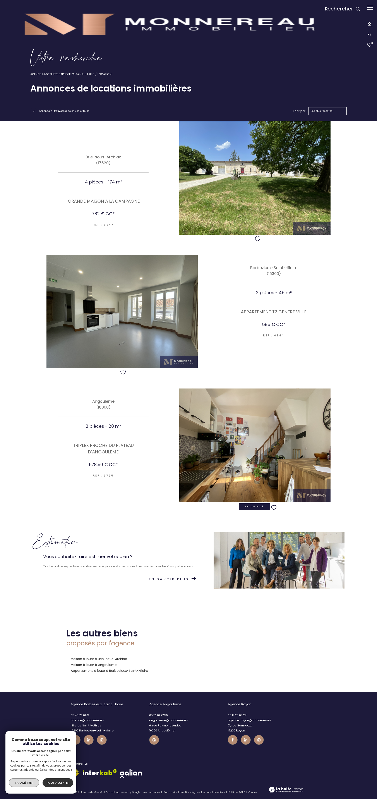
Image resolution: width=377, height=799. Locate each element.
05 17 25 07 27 (237, 715)
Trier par (299, 111)
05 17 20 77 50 (158, 715)
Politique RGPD (236, 792)
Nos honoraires (151, 792)
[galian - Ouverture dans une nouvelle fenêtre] (131, 773)
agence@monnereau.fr (88, 720)
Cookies (252, 792)
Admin (207, 792)
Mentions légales (190, 792)
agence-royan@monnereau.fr (249, 720)
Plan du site (170, 792)
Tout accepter (57, 783)
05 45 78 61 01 (80, 715)
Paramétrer (24, 783)
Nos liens (220, 792)
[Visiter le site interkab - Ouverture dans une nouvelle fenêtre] (100, 772)
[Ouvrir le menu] (370, 7)
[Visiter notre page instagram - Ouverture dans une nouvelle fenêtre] (102, 740)
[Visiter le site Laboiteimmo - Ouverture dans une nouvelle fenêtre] (286, 791)
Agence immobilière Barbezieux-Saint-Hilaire (62, 74)
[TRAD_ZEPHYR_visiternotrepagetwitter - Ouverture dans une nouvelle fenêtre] (89, 740)
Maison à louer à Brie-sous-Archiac (99, 659)
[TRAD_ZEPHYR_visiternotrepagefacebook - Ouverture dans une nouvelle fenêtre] (233, 740)
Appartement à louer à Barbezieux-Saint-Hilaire (109, 670)
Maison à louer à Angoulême (94, 664)
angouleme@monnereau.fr (168, 720)
